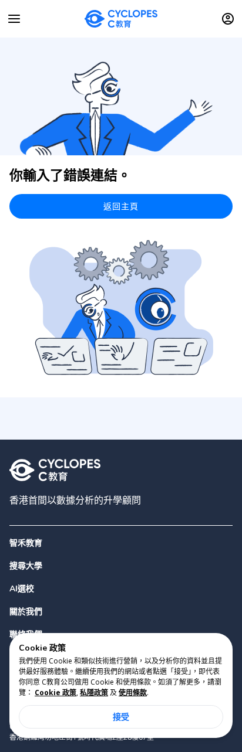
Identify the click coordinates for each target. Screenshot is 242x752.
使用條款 (133, 692)
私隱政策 (94, 692)
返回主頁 (121, 206)
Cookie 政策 (55, 692)
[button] (121, 565)
